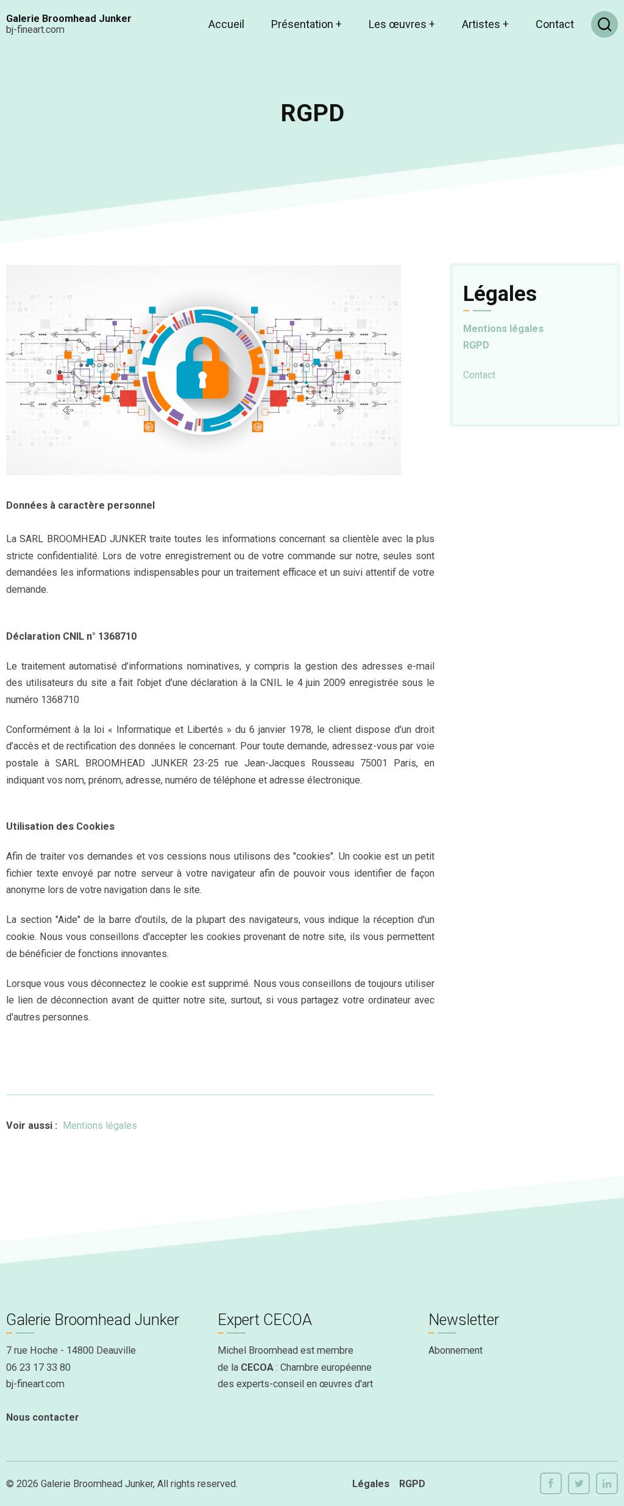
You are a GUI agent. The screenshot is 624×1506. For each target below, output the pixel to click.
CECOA (257, 1367)
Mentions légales (100, 1125)
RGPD (476, 345)
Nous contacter (42, 1417)
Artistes (485, 24)
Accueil (226, 24)
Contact (555, 24)
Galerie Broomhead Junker (69, 18)
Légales (370, 1484)
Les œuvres (402, 24)
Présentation (306, 24)
